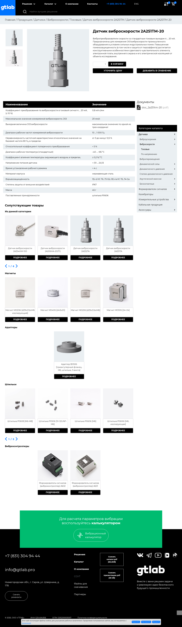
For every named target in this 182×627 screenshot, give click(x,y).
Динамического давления (152, 169)
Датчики (143, 134)
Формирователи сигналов (153, 189)
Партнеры (80, 594)
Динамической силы (149, 164)
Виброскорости (147, 144)
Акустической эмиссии (150, 178)
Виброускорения (148, 139)
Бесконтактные (147, 183)
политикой (26, 623)
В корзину (117, 64)
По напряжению (149, 154)
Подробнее (20, 257)
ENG (136, 4)
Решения (27, 4)
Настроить (146, 622)
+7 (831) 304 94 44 (116, 4)
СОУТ (77, 576)
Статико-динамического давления (156, 174)
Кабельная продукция (150, 204)
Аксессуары (145, 209)
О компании (71, 4)
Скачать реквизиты (16, 595)
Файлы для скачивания (81, 585)
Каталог (48, 4)
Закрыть (156, 622)
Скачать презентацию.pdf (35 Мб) (112, 575)
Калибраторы (146, 194)
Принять (136, 622)
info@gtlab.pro (20, 569)
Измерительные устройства (154, 199)
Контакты (92, 4)
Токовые (145, 149)
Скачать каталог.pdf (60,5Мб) (112, 559)
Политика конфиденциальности (92, 618)
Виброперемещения (150, 159)
